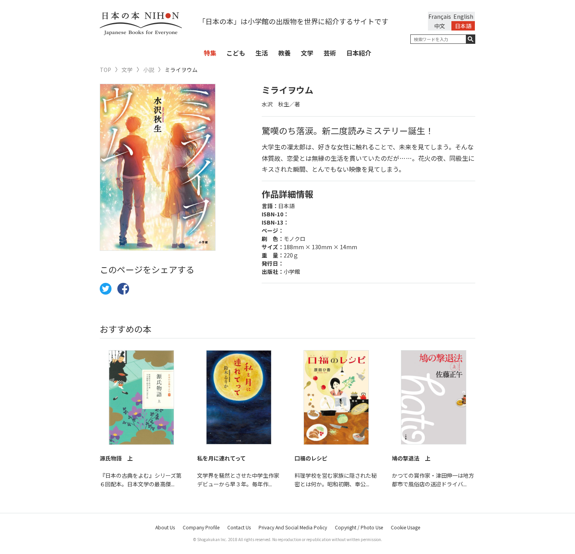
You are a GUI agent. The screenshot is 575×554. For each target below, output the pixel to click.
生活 (261, 53)
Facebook (123, 289)
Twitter (105, 289)
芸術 (329, 53)
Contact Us (239, 527)
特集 (210, 53)
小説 (148, 70)
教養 (284, 53)
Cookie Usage (405, 527)
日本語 (463, 26)
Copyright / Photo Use (359, 527)
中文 (439, 26)
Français (439, 16)
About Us (165, 527)
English (463, 16)
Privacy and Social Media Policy (293, 527)
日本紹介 (358, 53)
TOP (105, 70)
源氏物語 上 (116, 458)
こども (235, 53)
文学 (307, 53)
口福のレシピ (311, 458)
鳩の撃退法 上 (411, 458)
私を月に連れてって (221, 458)
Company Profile (201, 527)
